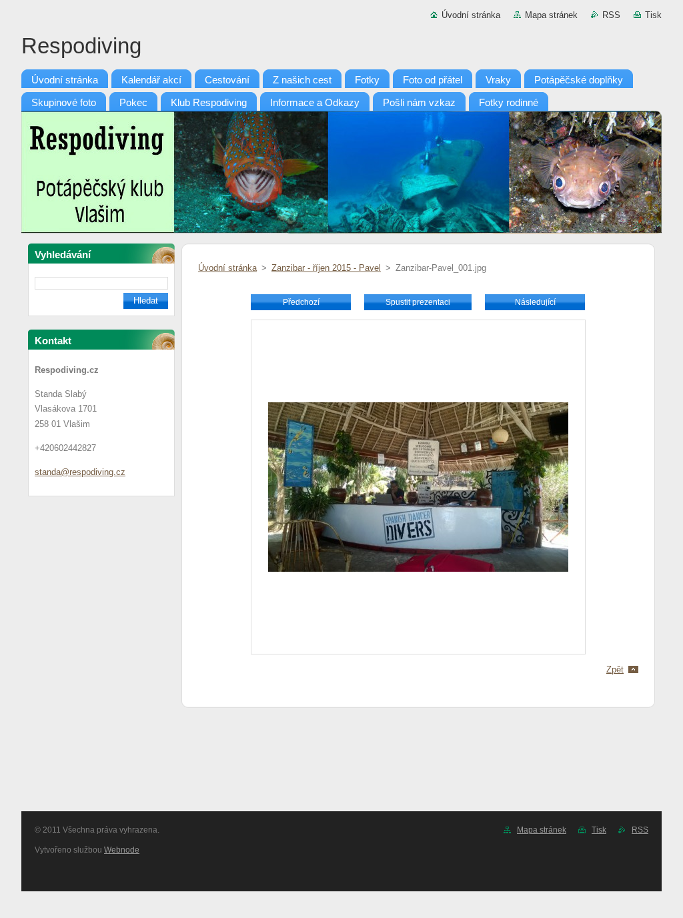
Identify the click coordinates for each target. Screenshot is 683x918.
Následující (535, 302)
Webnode (121, 850)
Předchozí (301, 302)
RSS (611, 15)
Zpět (615, 669)
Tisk (653, 15)
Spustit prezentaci (418, 302)
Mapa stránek (551, 15)
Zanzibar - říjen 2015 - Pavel (326, 268)
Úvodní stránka (471, 15)
